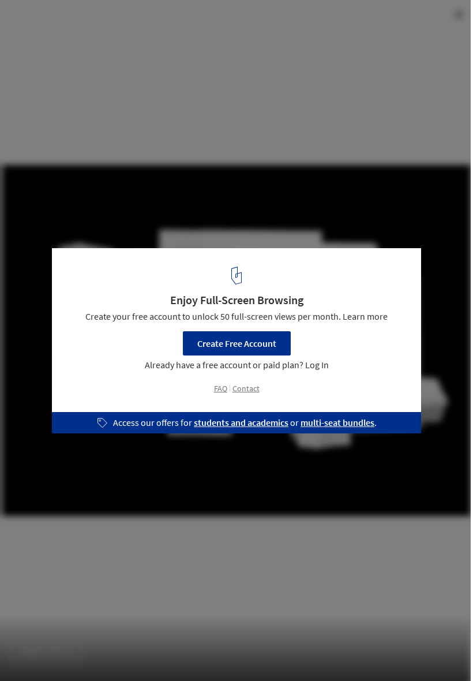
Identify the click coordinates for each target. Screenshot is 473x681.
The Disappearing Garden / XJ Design (118, 21)
